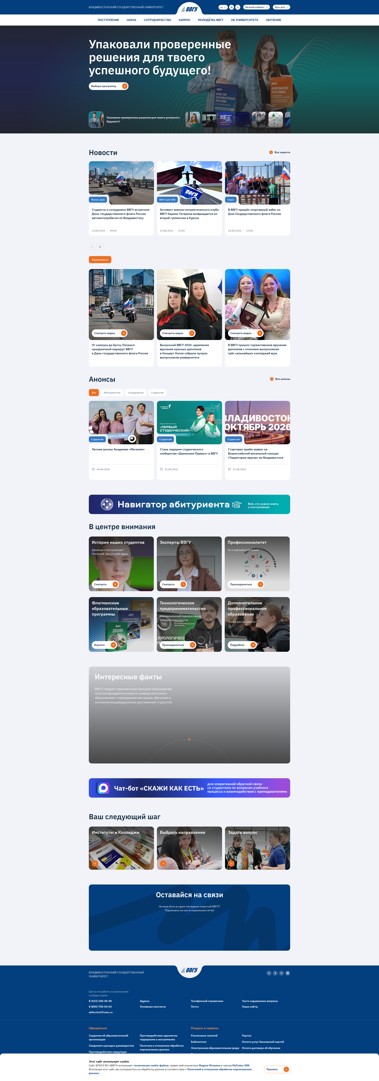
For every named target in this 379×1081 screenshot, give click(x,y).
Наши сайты (250, 1006)
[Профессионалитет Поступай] (275, 120)
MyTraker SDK (240, 1065)
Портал (246, 1035)
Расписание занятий (204, 1035)
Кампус (185, 20)
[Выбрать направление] (163, 863)
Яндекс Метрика (209, 1065)
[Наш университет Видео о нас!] (259, 120)
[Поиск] (237, 7)
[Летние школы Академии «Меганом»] (121, 440)
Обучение (273, 20)
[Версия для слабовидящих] (231, 7)
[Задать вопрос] (231, 863)
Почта (195, 1006)
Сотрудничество (157, 20)
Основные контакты (153, 1006)
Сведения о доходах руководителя (111, 1045)
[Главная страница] (189, 9)
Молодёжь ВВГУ (210, 20)
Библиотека (198, 1041)
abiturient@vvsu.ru (101, 1012)
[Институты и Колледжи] (95, 863)
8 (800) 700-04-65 (100, 1006)
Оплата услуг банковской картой (263, 1041)
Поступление (108, 20)
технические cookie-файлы (151, 1065)
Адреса (144, 1001)
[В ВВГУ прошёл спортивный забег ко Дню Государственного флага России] (257, 198)
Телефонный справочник (207, 1001)
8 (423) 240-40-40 (100, 1001)
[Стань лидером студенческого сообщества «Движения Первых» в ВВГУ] (189, 440)
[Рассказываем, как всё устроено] (192, 120)
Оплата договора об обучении (261, 1048)
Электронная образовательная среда (215, 1048)
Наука (131, 20)
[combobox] (223, 7)
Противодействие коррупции (108, 1052)
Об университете (244, 20)
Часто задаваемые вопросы (260, 1001)
